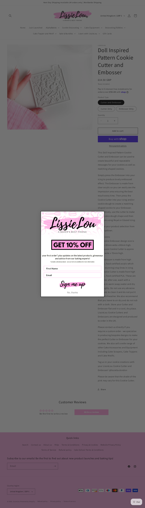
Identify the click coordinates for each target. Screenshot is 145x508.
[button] (72, 284)
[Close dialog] (100, 215)
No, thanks (72, 292)
